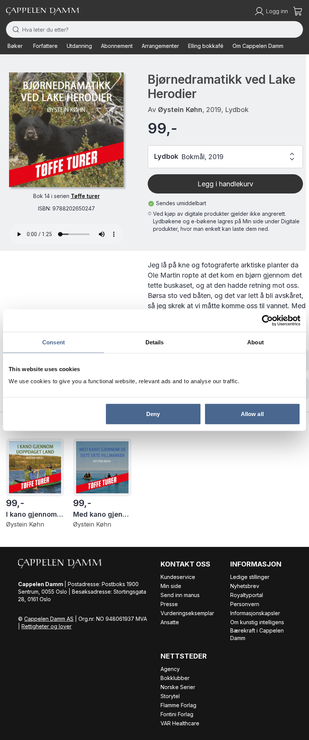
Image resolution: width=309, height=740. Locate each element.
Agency (170, 669)
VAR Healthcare (180, 723)
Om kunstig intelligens (257, 622)
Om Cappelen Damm (258, 46)
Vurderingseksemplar (187, 613)
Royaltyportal (246, 595)
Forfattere (45, 46)
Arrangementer (160, 46)
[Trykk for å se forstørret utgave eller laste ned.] (66, 129)
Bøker (15, 46)
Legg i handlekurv (225, 184)
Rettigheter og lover (46, 626)
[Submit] (14, 29)
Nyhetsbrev (244, 586)
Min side (171, 586)
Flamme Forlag (178, 705)
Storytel (170, 696)
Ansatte (170, 622)
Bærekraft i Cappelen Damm (257, 634)
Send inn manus (180, 595)
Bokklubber (175, 678)
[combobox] (154, 29)
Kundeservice (178, 577)
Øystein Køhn (180, 110)
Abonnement (117, 46)
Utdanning (79, 46)
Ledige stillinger (249, 577)
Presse (169, 604)
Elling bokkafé (205, 46)
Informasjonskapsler (255, 613)
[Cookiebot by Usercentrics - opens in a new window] (267, 320)
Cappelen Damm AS (48, 619)
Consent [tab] (53, 342)
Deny (153, 413)
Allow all (252, 413)
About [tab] (255, 342)
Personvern (244, 604)
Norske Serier (178, 687)
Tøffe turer (85, 196)
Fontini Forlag (177, 714)
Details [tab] (154, 342)
